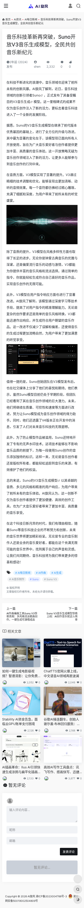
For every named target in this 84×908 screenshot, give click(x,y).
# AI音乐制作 (16, 579)
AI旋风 (31, 896)
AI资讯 (17, 19)
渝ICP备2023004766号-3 (51, 896)
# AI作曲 (41, 572)
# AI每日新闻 (22, 572)
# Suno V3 (50, 579)
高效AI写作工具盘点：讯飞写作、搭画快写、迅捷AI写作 (62, 769)
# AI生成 (56, 572)
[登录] (70, 6)
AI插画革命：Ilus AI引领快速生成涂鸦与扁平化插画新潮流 (21, 769)
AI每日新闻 (31, 19)
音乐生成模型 (48, 480)
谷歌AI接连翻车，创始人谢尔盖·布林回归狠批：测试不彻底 (62, 721)
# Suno (34, 579)
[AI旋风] (42, 6)
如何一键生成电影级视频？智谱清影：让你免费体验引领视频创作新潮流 (20, 673)
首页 (8, 19)
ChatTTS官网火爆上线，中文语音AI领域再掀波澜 (62, 673)
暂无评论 (17, 785)
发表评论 (69, 851)
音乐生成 (23, 102)
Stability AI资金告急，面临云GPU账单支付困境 (20, 721)
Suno (36, 95)
